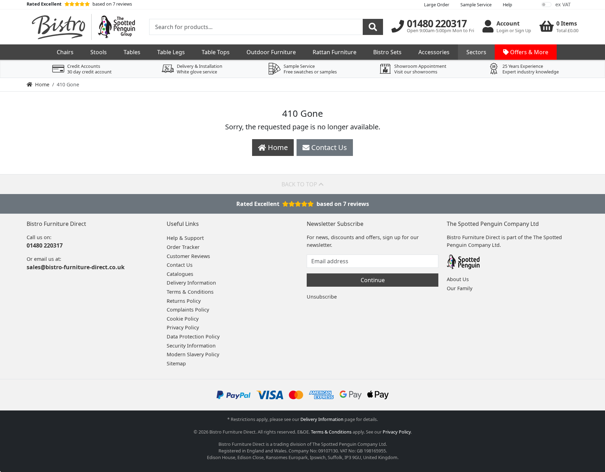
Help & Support (185, 238)
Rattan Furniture (334, 52)
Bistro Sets (387, 52)
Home (42, 84)
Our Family (459, 288)
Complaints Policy (188, 309)
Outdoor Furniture (271, 52)
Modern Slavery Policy (193, 354)
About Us (458, 279)
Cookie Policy (183, 318)
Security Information (191, 345)
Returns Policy (184, 301)
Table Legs (171, 52)
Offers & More (528, 52)
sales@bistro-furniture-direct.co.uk (76, 267)
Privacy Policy (183, 327)
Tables (132, 52)
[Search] (373, 27)
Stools (98, 52)
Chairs (65, 52)
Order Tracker (183, 247)
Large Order (436, 4)
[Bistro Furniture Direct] (84, 27)
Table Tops (216, 52)
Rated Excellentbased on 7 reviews (302, 204)
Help (507, 4)
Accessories (434, 52)
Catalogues (180, 274)
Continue (373, 280)
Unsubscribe (322, 296)
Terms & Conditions (190, 291)
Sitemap (176, 363)
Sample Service (476, 4)
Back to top (300, 184)
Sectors (476, 52)
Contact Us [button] (328, 147)
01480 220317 (45, 245)
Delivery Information (191, 282)
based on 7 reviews (79, 4)
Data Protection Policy (193, 336)
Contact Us (180, 265)
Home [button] (277, 147)
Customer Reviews (188, 256)
